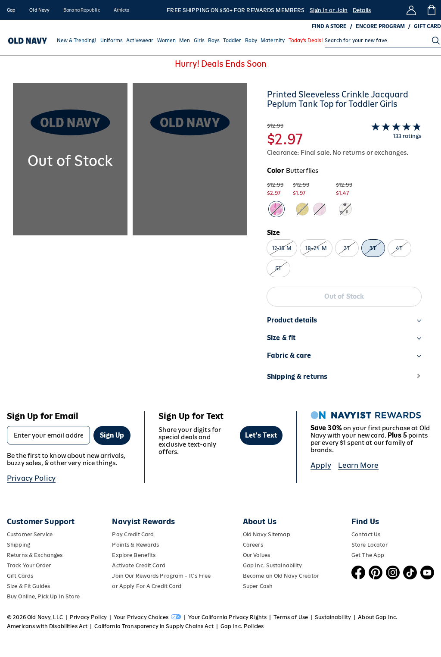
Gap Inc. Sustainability (272, 565)
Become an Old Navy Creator (281, 576)
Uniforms (111, 41)
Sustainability (333, 617)
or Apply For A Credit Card (146, 586)
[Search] (436, 40)
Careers (253, 544)
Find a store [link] (329, 26)
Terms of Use (290, 617)
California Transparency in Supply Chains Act (153, 626)
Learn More (358, 465)
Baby (251, 41)
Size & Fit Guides (28, 586)
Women (166, 41)
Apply (321, 465)
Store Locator (369, 544)
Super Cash (258, 586)
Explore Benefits (133, 555)
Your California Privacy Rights (227, 617)
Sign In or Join (329, 10)
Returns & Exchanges (34, 555)
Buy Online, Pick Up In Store (43, 596)
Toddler (232, 41)
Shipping (18, 544)
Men (184, 41)
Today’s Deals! (306, 41)
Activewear (139, 41)
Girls (199, 41)
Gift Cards (20, 576)
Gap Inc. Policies (242, 626)
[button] (130, 240)
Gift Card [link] (427, 26)
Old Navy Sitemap (266, 534)
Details (362, 10)
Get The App (367, 555)
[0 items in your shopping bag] (431, 10)
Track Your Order (29, 565)
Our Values (256, 555)
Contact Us (365, 534)
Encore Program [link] (380, 26)
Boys (214, 41)
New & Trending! (76, 41)
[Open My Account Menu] (411, 10)
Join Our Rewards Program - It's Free (161, 576)
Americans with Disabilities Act (47, 626)
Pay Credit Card (133, 534)
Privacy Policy (31, 478)
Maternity (273, 41)
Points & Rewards (135, 544)
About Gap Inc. (378, 617)
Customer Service (30, 534)
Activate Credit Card (138, 565)
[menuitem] (76, 40)
